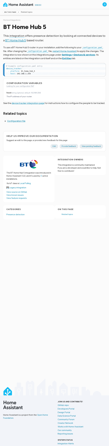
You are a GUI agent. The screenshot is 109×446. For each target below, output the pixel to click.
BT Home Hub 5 (15, 40)
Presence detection (15, 214)
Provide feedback (69, 146)
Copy (102, 66)
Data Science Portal (67, 416)
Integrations (15, 20)
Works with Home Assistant (70, 426)
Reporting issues (65, 433)
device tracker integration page (28, 103)
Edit (54, 146)
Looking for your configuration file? (20, 86)
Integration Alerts (66, 443)
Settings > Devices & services (78, 54)
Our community (65, 430)
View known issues (15, 195)
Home (6, 20)
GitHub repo (63, 405)
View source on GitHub (16, 192)
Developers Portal (66, 408)
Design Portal (64, 412)
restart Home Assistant (65, 51)
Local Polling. (25, 183)
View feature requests (16, 198)
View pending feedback (91, 146)
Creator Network (65, 423)
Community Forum (66, 419)
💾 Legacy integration (16, 187)
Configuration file (16, 121)
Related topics (67, 214)
